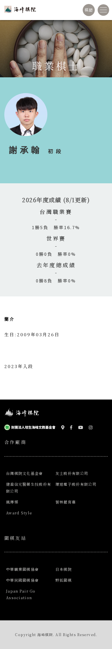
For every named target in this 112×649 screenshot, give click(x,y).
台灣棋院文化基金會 (24, 473)
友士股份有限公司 (71, 473)
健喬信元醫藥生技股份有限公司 (28, 487)
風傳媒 (12, 502)
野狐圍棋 (63, 580)
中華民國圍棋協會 (22, 580)
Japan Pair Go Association (21, 594)
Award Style (19, 513)
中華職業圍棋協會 (22, 569)
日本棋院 (63, 569)
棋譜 (88, 10)
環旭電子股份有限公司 (75, 484)
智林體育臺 (65, 502)
